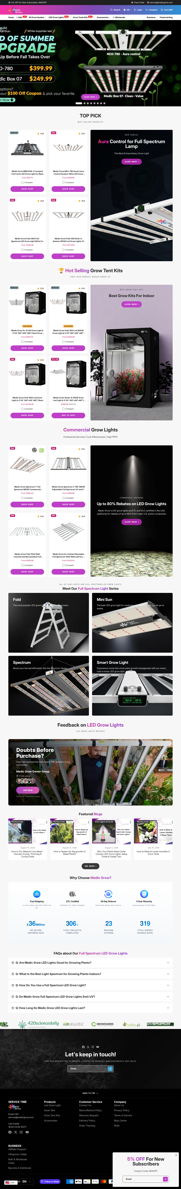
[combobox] (11, 1183)
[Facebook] (83, 1047)
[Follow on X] (88, 1047)
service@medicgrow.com (161, 2)
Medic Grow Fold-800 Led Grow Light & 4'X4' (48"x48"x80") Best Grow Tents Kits (27, 388)
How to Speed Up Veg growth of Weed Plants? (69, 839)
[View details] (48, 623)
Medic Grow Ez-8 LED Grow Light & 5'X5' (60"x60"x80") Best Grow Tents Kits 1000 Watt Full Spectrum (27, 319)
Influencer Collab (17, 1154)
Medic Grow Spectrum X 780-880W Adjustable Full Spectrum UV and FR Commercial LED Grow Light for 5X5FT (68, 477)
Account (138, 10)
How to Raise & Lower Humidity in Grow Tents (153, 839)
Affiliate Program (17, 1149)
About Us (119, 1105)
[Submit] (165, 1179)
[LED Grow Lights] (131, 195)
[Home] (15, 10)
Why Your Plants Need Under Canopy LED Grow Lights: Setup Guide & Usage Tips (111, 839)
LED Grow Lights (58, 17)
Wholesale (120, 17)
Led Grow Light (52, 1105)
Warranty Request (88, 1115)
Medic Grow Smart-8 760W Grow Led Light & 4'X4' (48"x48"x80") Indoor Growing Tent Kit (68, 388)
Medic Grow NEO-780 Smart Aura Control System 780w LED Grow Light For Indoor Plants (68, 162)
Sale (22, 17)
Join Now (28, 790)
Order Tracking (87, 1125)
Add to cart (68, 415)
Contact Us (85, 1105)
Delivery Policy (87, 1120)
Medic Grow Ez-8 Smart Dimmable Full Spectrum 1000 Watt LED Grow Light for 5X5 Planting (68, 545)
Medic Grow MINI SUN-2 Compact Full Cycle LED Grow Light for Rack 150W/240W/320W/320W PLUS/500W (27, 162)
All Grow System (36, 17)
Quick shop (27, 189)
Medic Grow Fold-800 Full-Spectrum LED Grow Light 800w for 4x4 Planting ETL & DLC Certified (27, 229)
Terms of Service (123, 1115)
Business (151, 17)
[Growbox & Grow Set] (131, 352)
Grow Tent (49, 1110)
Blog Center (120, 1120)
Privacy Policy (121, 1110)
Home (11, 17)
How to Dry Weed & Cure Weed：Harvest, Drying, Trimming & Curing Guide (27, 839)
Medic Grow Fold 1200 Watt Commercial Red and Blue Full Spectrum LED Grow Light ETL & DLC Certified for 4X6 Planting (27, 545)
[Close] (176, 1155)
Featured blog (166, 17)
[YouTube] (97, 1047)
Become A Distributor (19, 1168)
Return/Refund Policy (90, 1110)
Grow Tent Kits (52, 1115)
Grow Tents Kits (82, 17)
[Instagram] (93, 1047)
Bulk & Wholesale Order (17, 1161)
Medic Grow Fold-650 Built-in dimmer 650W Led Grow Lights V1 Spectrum (68, 229)
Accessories (103, 17)
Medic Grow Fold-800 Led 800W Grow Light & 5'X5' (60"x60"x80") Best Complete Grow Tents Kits (68, 319)
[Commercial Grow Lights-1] (131, 511)
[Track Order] (138, 2)
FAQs (117, 1125)
